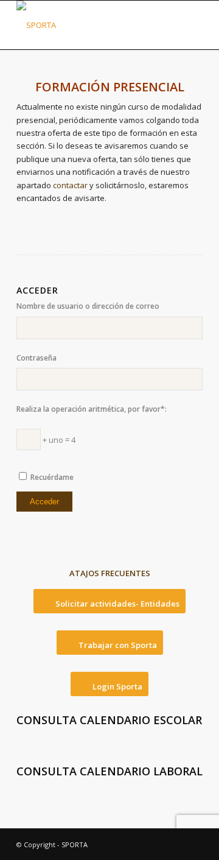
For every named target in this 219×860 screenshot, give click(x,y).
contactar (70, 185)
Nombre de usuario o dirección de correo (87, 306)
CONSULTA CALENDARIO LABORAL (109, 771)
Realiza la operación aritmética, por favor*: (91, 409)
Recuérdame (52, 477)
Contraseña (36, 358)
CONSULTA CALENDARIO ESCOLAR (109, 720)
